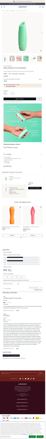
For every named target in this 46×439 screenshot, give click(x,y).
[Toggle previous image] (3, 33)
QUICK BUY (12, 235)
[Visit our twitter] (23, 378)
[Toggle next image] (42, 33)
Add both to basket (35, 188)
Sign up (40, 373)
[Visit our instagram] (25, 378)
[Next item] (42, 222)
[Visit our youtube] (28, 378)
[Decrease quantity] (5, 93)
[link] (40, 7)
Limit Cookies (40, 436)
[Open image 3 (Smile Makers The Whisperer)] (19, 58)
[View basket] (43, 7)
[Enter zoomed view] (40, 50)
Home (3, 10)
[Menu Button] (1, 7)
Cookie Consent (23, 393)
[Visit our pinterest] (33, 378)
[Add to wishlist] (39, 99)
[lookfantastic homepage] (22, 7)
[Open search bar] (4, 7)
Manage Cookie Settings (6, 436)
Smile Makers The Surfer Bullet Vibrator (10, 226)
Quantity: (6, 90)
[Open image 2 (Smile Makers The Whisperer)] (12, 58)
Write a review (15, 73)
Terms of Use (30, 434)
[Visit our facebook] (20, 378)
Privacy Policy (24, 434)
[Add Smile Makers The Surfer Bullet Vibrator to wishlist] (20, 207)
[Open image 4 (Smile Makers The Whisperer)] (26, 58)
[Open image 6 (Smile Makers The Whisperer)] (40, 58)
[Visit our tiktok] (31, 378)
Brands (7, 10)
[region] (22, 430)
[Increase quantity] (12, 93)
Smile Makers (12, 10)
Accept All (32, 436)
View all (40, 79)
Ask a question (22, 73)
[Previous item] (3, 222)
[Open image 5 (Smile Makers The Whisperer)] (33, 58)
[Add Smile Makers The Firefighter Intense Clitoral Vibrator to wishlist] (41, 207)
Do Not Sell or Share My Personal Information (22, 395)
